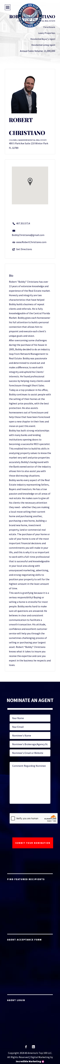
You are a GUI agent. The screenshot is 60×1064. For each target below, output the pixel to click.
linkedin (33, 1048)
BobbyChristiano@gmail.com (28, 235)
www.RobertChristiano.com (31, 242)
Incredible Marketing (28, 1061)
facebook (26, 1048)
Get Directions (24, 249)
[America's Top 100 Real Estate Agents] (30, 15)
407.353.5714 (23, 223)
